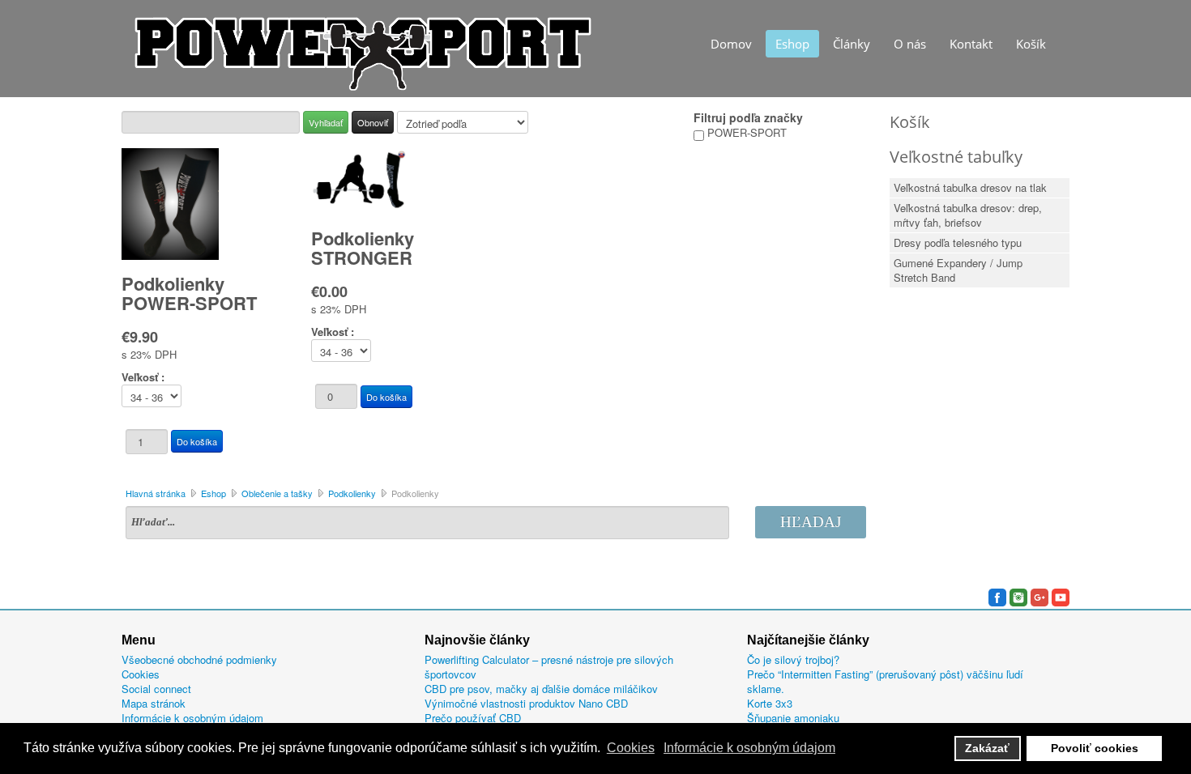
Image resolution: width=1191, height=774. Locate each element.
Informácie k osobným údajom (192, 718)
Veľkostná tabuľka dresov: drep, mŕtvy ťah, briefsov (968, 215)
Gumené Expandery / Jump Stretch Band (958, 270)
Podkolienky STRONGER (362, 247)
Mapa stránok (154, 703)
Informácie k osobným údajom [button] (749, 748)
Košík (1031, 44)
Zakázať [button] (987, 748)
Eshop (792, 44)
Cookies (141, 674)
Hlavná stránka (156, 493)
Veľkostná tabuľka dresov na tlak (970, 187)
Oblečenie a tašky (277, 493)
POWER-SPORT (745, 132)
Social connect (156, 689)
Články (851, 44)
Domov (731, 44)
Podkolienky (352, 493)
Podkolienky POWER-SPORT (189, 293)
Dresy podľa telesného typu (958, 242)
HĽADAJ (810, 521)
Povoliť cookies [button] (1094, 748)
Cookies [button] (631, 748)
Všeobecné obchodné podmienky (199, 660)
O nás (910, 44)
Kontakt (971, 44)
